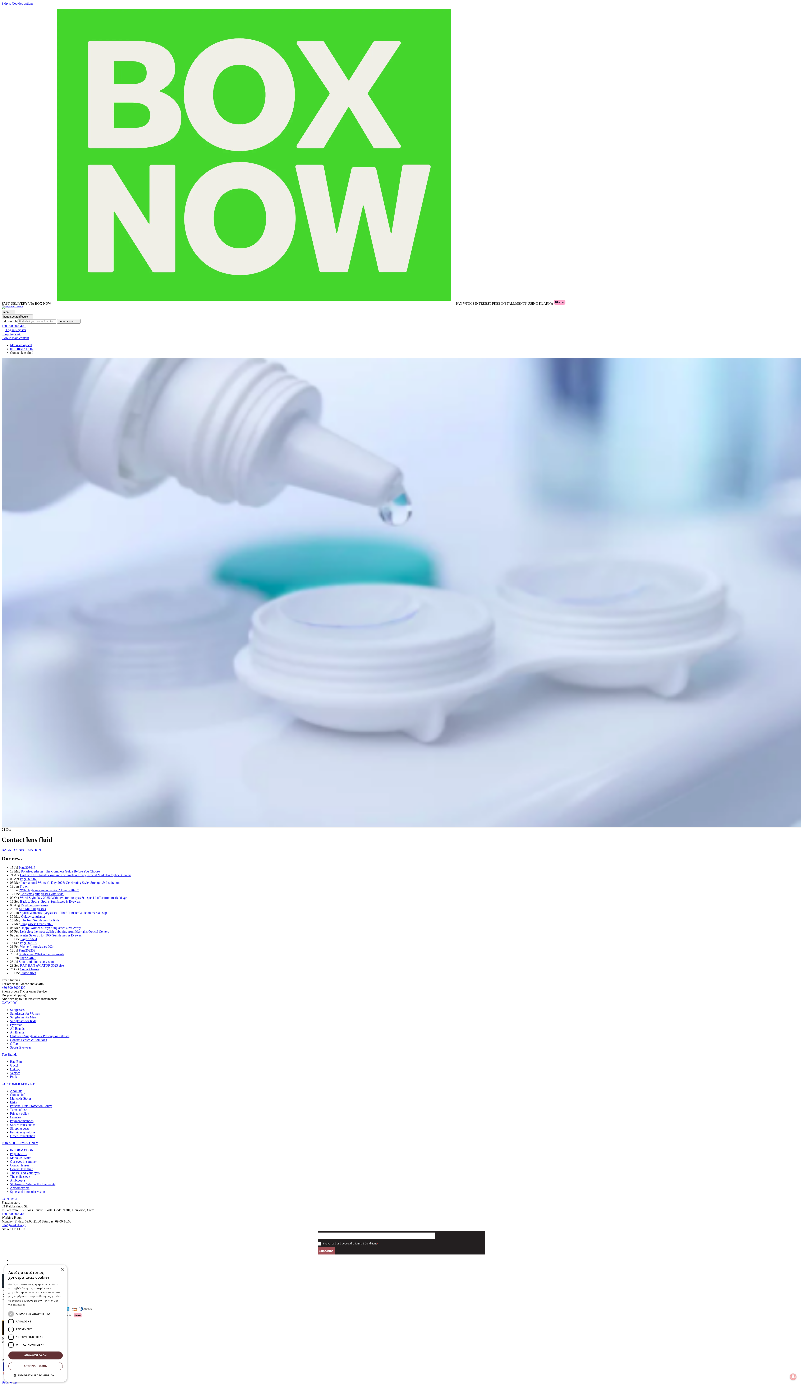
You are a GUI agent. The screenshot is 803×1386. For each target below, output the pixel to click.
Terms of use (18, 1109)
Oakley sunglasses (33, 916)
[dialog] (35, 1323)
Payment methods (21, 1121)
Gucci (14, 1065)
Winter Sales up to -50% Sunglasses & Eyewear (51, 935)
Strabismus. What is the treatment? (41, 954)
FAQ (13, 1102)
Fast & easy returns (22, 1132)
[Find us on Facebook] (11, 1260)
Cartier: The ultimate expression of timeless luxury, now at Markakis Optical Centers (75, 875)
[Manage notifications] (793, 1376)
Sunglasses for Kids (23, 1021)
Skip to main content (15, 338)
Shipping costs (19, 1128)
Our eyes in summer (23, 1161)
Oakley (15, 1069)
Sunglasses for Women (25, 1013)
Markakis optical (21, 345)
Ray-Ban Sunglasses (34, 905)
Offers (14, 1043)
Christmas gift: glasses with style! (42, 894)
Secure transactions (22, 1125)
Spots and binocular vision (36, 961)
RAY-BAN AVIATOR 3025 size (42, 965)
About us (16, 1091)
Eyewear (16, 1025)
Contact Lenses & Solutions (28, 1040)
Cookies (15, 1117)
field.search (9, 321)
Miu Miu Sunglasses (32, 909)
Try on (24, 886)
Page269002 (28, 879)
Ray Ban (16, 1061)
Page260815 (28, 943)
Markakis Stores (20, 1098)
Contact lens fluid (21, 1169)
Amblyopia (17, 1180)
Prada (14, 1076)
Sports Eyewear (20, 1047)
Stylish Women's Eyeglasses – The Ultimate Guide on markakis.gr (63, 913)
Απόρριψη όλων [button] (35, 1366)
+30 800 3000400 (13, 987)
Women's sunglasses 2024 (37, 946)
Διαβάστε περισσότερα (41, 1305)
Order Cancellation (22, 1136)
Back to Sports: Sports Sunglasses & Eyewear (50, 901)
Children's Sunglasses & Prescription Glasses (39, 1036)
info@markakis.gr (14, 1225)
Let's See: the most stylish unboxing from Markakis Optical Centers (64, 931)
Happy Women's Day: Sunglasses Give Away (50, 928)
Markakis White (20, 1158)
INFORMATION (21, 1150)
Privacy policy (19, 1113)
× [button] (62, 1269)
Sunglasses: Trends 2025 (36, 924)
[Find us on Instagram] (11, 1264)
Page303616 (27, 867)
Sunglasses (17, 1010)
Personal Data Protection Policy (31, 1106)
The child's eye (20, 1176)
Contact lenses (29, 969)
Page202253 (27, 950)
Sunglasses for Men (23, 1017)
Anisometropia (19, 1188)
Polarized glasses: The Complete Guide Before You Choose (60, 871)
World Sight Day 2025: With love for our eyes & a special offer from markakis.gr (73, 897)
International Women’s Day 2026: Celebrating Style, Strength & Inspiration (70, 882)
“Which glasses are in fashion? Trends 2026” (49, 890)
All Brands (17, 1028)
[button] (10, 1002)
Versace (15, 1073)
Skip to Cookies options (17, 3)
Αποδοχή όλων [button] (35, 1355)
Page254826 (28, 958)
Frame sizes (28, 973)
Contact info (18, 1094)
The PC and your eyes (25, 1173)
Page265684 (28, 939)
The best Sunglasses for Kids (40, 920)
